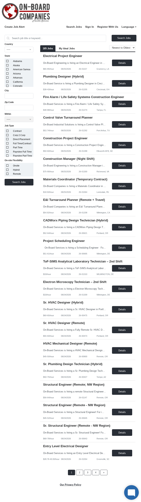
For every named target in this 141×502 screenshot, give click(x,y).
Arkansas (17, 77)
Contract (17, 131)
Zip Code (9, 102)
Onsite (16, 165)
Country (9, 44)
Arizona (17, 73)
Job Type (9, 125)
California (18, 82)
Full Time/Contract (22, 143)
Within (8, 114)
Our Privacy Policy (70, 484)
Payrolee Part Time (22, 156)
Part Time (18, 147)
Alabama (17, 61)
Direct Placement (21, 139)
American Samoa (21, 69)
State (7, 56)
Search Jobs (74, 26)
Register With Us (107, 26)
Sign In (89, 26)
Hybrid (16, 170)
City (7, 90)
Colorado (17, 86)
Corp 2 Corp (19, 135)
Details (122, 63)
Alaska (16, 65)
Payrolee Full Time (22, 151)
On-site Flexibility (14, 160)
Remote (17, 174)
